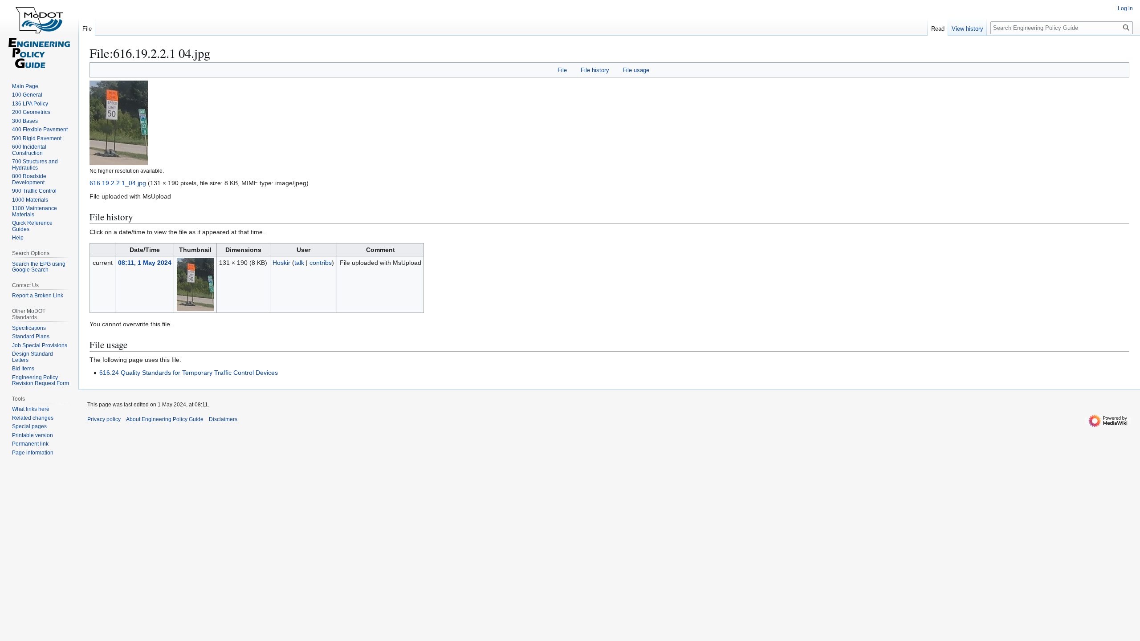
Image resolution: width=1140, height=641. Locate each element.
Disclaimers (223, 419)
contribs (320, 262)
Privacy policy (104, 419)
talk (299, 262)
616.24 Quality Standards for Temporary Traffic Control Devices (188, 372)
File (562, 70)
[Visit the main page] (39, 35)
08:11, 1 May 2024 (144, 262)
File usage (636, 70)
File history (595, 70)
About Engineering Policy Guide (165, 419)
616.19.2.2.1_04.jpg (118, 183)
